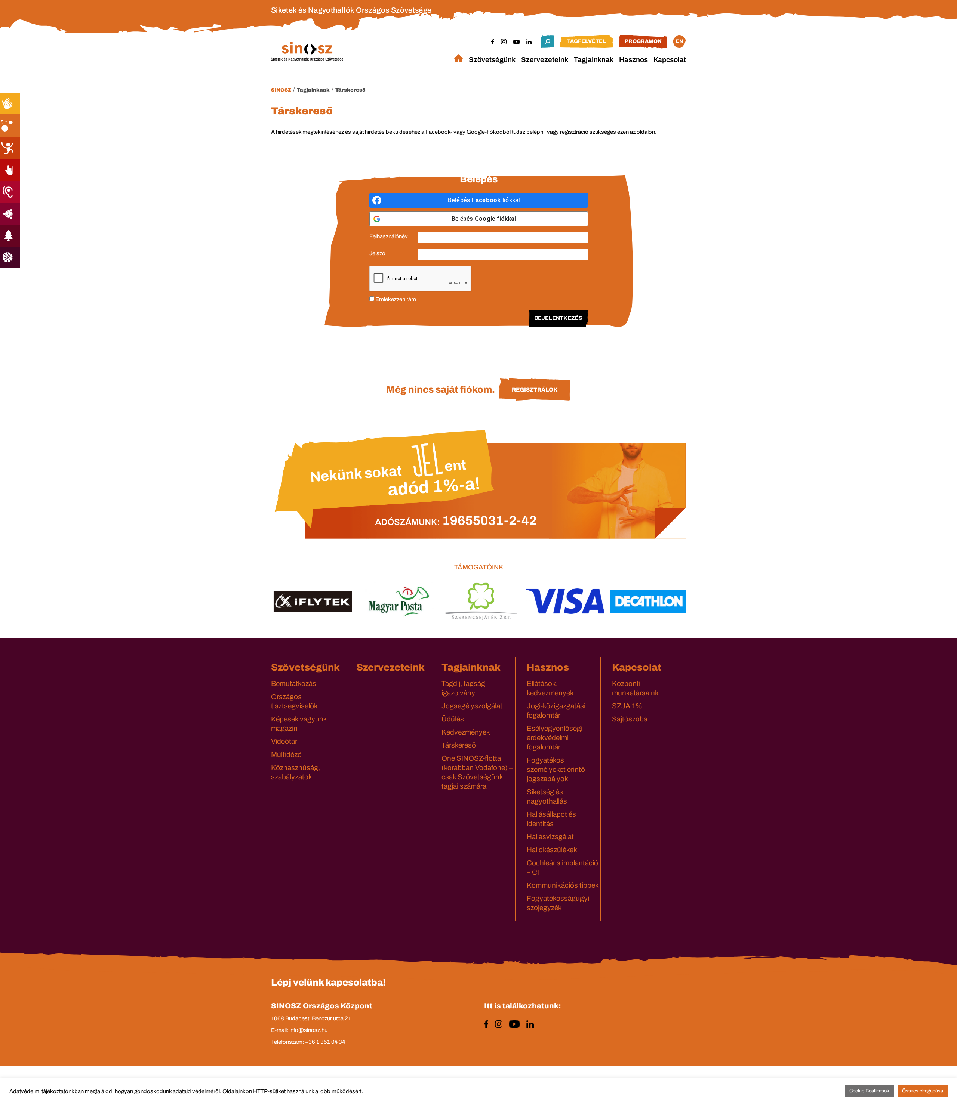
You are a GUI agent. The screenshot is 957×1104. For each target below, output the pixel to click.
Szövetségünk (492, 60)
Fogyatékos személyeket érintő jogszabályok (556, 769)
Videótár (284, 741)
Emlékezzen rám (395, 299)
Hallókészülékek (552, 850)
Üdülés (452, 719)
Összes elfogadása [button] (922, 1091)
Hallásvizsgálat (550, 837)
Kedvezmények (465, 732)
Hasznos (633, 60)
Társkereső (350, 90)
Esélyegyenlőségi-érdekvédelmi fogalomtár (556, 737)
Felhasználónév (388, 236)
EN (679, 41)
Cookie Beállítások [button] (869, 1091)
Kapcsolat (669, 60)
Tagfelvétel (586, 41)
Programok (643, 41)
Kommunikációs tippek (563, 885)
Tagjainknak (593, 60)
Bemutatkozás (293, 683)
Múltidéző (286, 754)
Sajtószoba (629, 719)
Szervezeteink (544, 60)
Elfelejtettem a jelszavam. (479, 344)
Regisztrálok (535, 390)
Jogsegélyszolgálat (471, 706)
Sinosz (281, 90)
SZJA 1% (627, 706)
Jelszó (377, 253)
